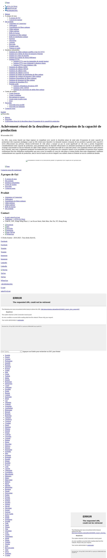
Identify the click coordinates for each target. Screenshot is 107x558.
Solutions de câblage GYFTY (19, 72)
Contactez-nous (10, 108)
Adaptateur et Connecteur (17, 23)
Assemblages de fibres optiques (19, 27)
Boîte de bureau (14, 33)
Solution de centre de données (19, 56)
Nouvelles (8, 103)
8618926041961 (12, 10)
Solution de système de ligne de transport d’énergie (26, 54)
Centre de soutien (11, 184)
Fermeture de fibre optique (18, 35)
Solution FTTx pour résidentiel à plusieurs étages (29, 63)
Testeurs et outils (14, 48)
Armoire (12, 42)
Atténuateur (13, 25)
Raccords (12, 44)
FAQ (11, 101)
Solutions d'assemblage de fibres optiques (22, 78)
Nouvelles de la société (16, 105)
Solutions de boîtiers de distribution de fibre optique (26, 74)
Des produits (9, 22)
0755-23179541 (12, 6)
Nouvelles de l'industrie (17, 106)
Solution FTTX (14, 59)
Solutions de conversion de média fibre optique (28, 89)
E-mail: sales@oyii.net (12, 217)
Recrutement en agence (17, 97)
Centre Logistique (15, 95)
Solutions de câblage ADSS (18, 67)
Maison (7, 14)
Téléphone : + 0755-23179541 (15, 219)
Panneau (12, 39)
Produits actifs (13, 46)
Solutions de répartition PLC (18, 82)
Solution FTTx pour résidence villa (24, 65)
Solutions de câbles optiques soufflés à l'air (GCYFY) (27, 52)
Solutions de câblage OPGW (18, 69)
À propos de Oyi (14, 18)
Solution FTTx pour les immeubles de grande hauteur (31, 61)
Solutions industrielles (12, 183)
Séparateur (12, 40)
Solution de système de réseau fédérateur (22, 57)
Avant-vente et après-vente (18, 99)
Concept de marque (15, 20)
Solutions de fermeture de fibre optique (22, 80)
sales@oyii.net (12, 8)
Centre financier (14, 93)
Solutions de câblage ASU (18, 71)
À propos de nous (11, 179)
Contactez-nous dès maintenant (11, 170)
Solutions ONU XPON (21, 88)
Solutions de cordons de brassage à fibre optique (25, 76)
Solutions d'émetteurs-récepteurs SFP (25, 86)
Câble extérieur (14, 31)
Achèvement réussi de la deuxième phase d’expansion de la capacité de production (32, 121)
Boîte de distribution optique (18, 37)
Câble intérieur (14, 29)
